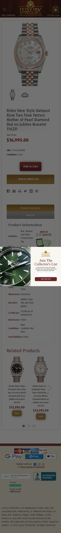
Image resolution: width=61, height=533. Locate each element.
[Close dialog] (1, 248)
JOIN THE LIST (46, 279)
